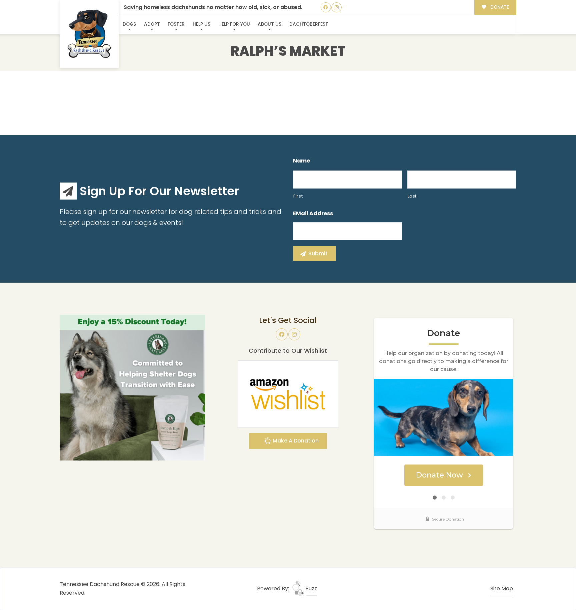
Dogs (129, 24)
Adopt (152, 24)
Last (412, 196)
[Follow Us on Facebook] (326, 7)
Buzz (310, 588)
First (298, 196)
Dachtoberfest (308, 24)
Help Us (201, 24)
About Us (269, 24)
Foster (176, 24)
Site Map (501, 588)
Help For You (234, 24)
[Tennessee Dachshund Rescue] (89, 34)
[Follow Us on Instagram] (336, 7)
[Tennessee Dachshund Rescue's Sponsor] (132, 387)
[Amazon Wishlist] (288, 393)
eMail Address (313, 213)
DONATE (499, 7)
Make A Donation (295, 440)
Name (301, 161)
